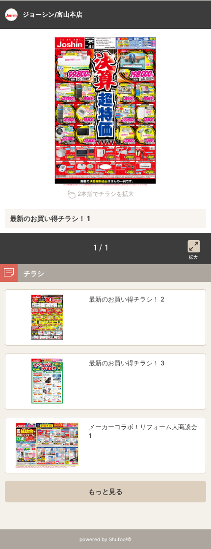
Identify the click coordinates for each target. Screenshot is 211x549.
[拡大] (193, 244)
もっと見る (105, 491)
